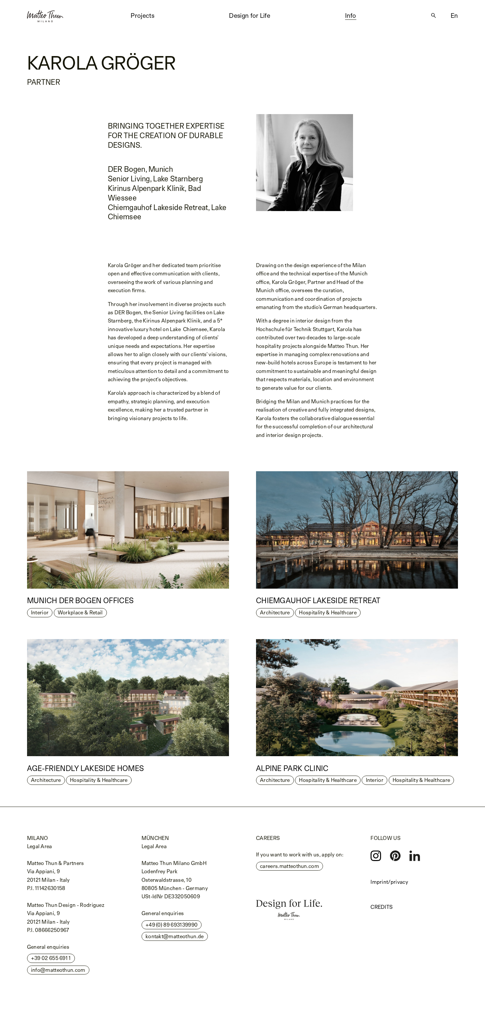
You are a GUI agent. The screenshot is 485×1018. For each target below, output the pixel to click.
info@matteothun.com (58, 970)
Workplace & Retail (80, 612)
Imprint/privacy (389, 882)
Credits (382, 907)
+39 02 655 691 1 (51, 958)
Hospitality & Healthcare (328, 612)
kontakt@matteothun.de (175, 936)
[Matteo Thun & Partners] (45, 14)
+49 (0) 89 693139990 (172, 925)
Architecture (275, 612)
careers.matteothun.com (289, 866)
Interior (40, 612)
